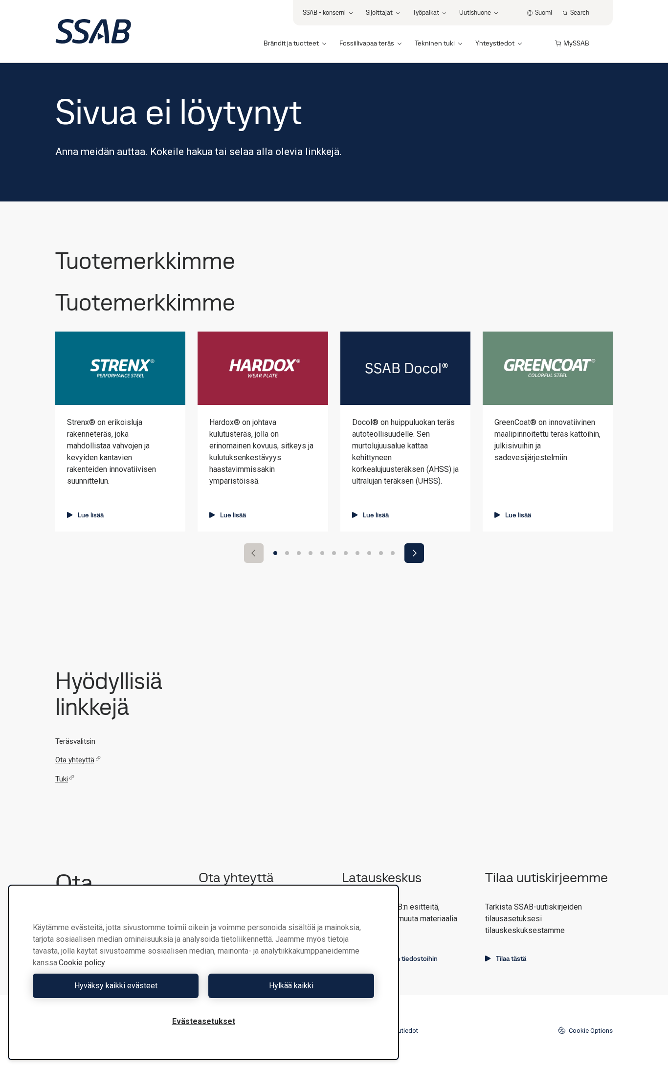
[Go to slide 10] (381, 553)
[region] (203, 972)
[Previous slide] (254, 553)
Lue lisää (91, 515)
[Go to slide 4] (310, 553)
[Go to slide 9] (369, 553)
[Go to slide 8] (357, 553)
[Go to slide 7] (346, 553)
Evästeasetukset (203, 1021)
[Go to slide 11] (393, 553)
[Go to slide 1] (275, 553)
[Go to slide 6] (334, 553)
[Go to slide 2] (287, 553)
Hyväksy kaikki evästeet (115, 985)
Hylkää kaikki (291, 985)
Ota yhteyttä (74, 760)
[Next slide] (414, 553)
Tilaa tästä (511, 958)
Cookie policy (82, 962)
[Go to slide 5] (322, 553)
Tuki (61, 779)
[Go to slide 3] (299, 553)
